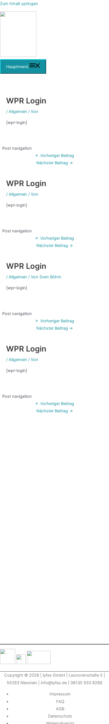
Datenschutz (60, 716)
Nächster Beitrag (54, 162)
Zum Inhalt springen (19, 3)
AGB (60, 708)
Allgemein (18, 111)
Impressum (60, 694)
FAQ (60, 701)
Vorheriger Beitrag (54, 155)
